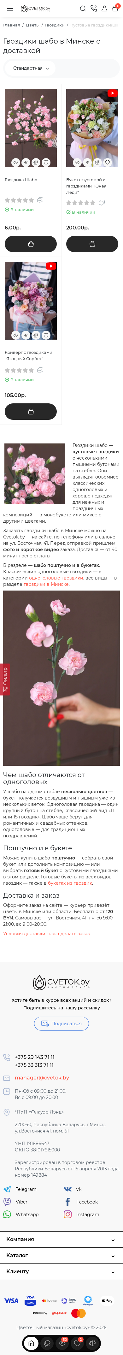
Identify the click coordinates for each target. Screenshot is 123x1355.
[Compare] (36, 162)
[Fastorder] (25, 162)
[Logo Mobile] (35, 9)
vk (78, 1189)
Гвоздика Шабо (21, 179)
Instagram (87, 1214)
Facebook (87, 1202)
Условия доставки (24, 933)
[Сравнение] (92, 1343)
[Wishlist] (46, 162)
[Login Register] (104, 8)
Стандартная (28, 68)
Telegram (26, 1189)
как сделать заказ (69, 933)
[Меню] (10, 8)
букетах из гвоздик (70, 883)
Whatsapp (27, 1214)
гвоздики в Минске (46, 584)
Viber (21, 1202)
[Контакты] (93, 8)
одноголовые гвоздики (56, 578)
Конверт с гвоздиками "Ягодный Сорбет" (28, 355)
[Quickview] (15, 162)
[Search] (83, 8)
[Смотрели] (47, 1343)
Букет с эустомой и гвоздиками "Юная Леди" (86, 186)
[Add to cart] (31, 244)
